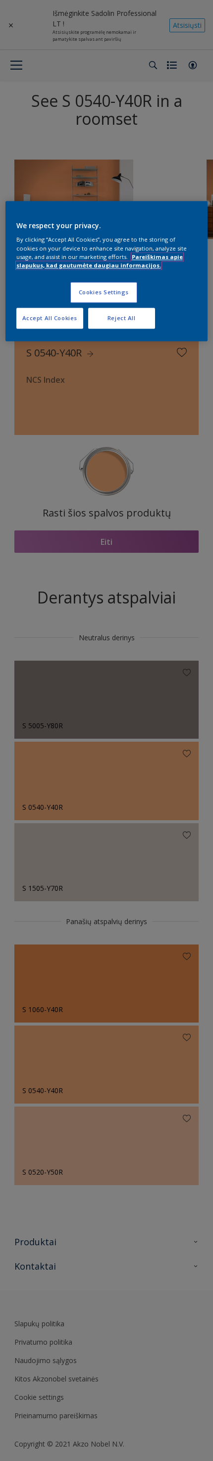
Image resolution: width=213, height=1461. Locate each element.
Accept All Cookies (49, 318)
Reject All (121, 318)
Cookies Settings (104, 292)
